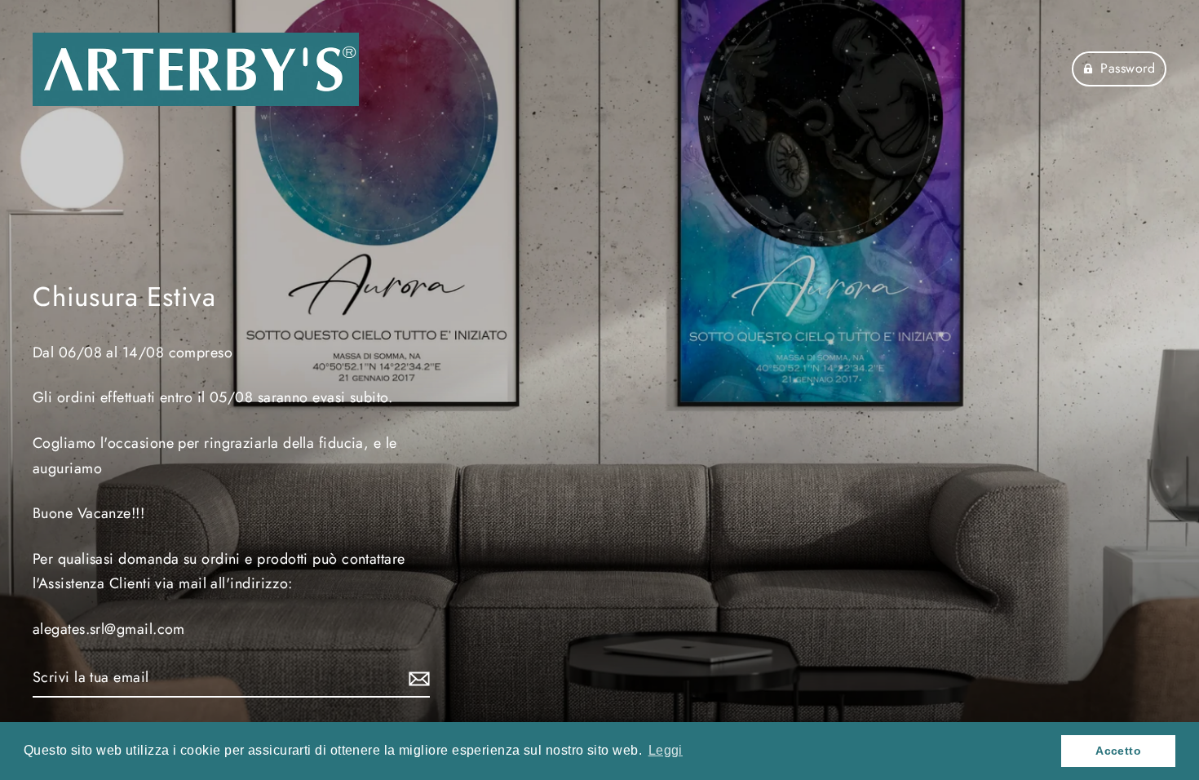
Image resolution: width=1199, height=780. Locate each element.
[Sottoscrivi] (417, 678)
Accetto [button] (1118, 750)
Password (1127, 68)
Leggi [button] (665, 750)
